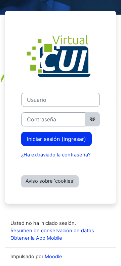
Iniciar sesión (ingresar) (56, 139)
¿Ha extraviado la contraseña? (55, 155)
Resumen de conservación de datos (52, 231)
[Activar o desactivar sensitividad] (92, 119)
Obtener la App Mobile (36, 238)
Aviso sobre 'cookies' (50, 181)
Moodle (53, 257)
